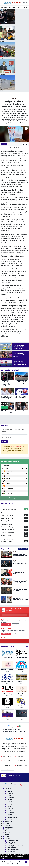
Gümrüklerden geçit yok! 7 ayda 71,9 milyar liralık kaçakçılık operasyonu (21, 382)
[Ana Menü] (1, 2)
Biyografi (8, 832)
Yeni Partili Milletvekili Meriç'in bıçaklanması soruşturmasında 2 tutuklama (6, 398)
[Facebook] (9, 726)
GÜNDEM (4, 7)
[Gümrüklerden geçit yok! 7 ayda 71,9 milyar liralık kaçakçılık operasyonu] (21, 376)
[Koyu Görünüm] (27, 3)
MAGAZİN (11, 7)
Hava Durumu (20, 756)
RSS (4, 775)
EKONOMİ (25, 7)
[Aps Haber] (12, 2)
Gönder (4, 441)
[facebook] (6, 784)
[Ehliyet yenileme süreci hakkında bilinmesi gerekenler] (14, 134)
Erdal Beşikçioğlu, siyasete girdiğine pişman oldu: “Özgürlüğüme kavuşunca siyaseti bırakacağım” (7, 383)
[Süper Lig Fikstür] (27, 503)
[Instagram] (14, 726)
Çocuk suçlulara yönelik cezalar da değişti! (20, 411)
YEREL (24, 729)
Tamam (3, 858)
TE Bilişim (18, 780)
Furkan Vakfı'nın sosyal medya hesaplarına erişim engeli (21, 397)
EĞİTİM (14, 733)
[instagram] (15, 784)
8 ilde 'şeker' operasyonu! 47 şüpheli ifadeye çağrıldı (7, 411)
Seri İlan (7, 829)
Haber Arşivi (6, 769)
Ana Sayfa (8, 788)
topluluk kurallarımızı (15, 446)
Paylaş (4, 144)
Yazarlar (7, 825)
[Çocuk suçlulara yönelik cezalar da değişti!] (21, 406)
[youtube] (20, 784)
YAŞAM (15, 731)
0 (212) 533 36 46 (6, 633)
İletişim (7, 836)
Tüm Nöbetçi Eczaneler (15, 641)
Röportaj (7, 831)
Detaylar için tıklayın (14, 498)
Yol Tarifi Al (16, 624)
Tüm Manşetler (6, 765)
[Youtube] (17, 726)
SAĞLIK (10, 731)
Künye (7, 834)
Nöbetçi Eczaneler (7, 756)
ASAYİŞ (10, 729)
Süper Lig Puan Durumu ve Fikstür (17, 846)
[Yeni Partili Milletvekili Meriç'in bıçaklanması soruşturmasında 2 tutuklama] (7, 391)
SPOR (18, 7)
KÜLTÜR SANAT (22, 731)
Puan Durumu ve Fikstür (20, 761)
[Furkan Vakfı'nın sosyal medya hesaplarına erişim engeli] (21, 391)
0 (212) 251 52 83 (6, 624)
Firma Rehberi (9, 827)
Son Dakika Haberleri (22, 765)
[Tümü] (27, 646)
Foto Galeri (8, 821)
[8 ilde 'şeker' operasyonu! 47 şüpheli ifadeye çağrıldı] (7, 406)
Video (7, 823)
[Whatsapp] (20, 726)
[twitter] (11, 784)
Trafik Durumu (6, 760)
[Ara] (24, 3)
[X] (12, 726)
